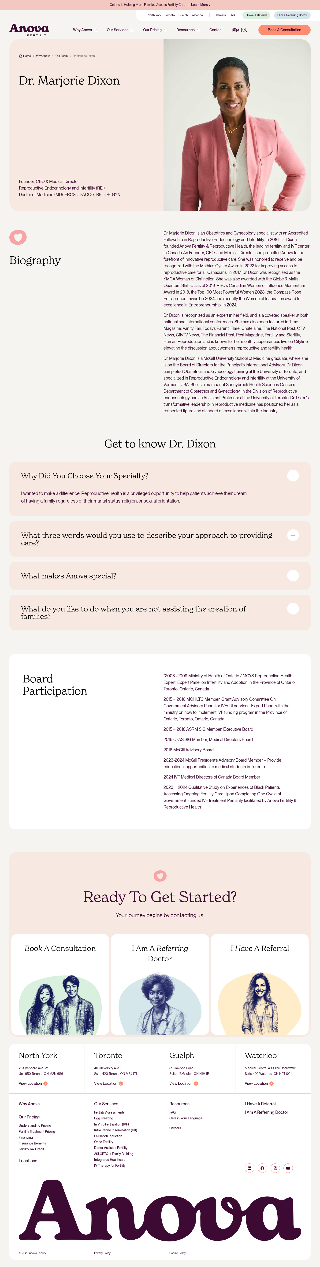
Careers (175, 1128)
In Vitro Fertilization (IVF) (111, 1124)
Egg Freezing (103, 1118)
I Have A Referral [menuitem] (256, 15)
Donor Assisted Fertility (110, 1148)
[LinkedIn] (249, 1168)
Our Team (62, 56)
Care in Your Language (185, 1118)
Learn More (199, 5)
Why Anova (43, 56)
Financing (26, 1137)
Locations (28, 1161)
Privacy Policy (102, 1253)
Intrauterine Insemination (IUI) (115, 1130)
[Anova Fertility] (29, 30)
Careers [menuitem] (221, 15)
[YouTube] (288, 1168)
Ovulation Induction (108, 1136)
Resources (179, 1103)
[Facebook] (262, 1168)
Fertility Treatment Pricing (37, 1131)
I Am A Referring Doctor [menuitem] (292, 15)
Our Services (106, 1103)
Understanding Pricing (35, 1125)
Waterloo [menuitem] (197, 15)
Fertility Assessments (109, 1112)
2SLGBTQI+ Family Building (113, 1154)
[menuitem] (85, 30)
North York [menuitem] (154, 15)
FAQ (172, 1112)
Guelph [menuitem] (183, 15)
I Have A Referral (260, 1103)
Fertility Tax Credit (31, 1149)
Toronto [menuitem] (170, 15)
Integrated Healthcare (110, 1160)
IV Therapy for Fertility (110, 1165)
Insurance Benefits (32, 1143)
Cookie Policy (177, 1253)
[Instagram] (275, 1168)
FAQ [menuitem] (232, 15)
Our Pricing (29, 1116)
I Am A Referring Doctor (266, 1112)
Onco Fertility (103, 1142)
